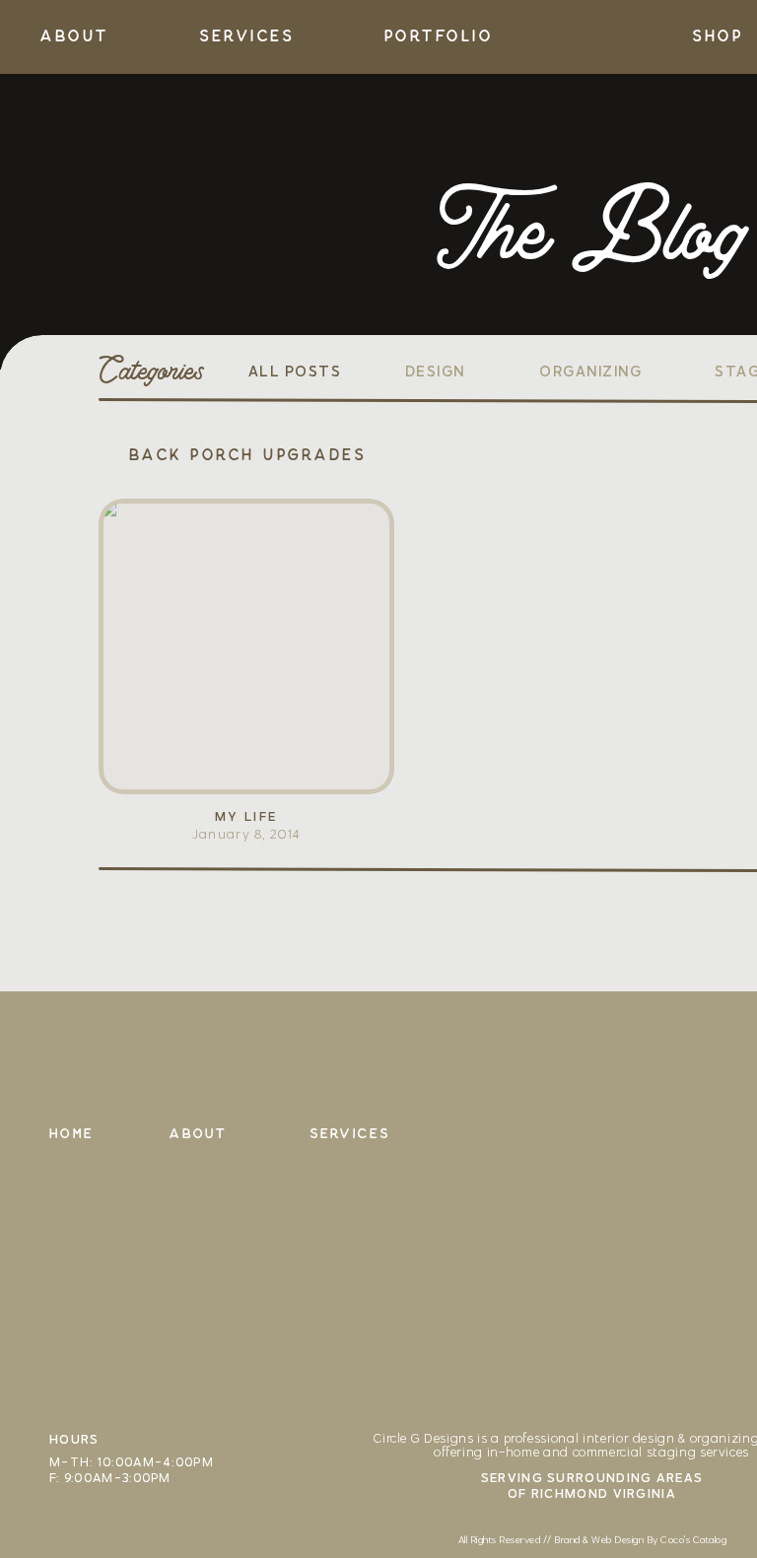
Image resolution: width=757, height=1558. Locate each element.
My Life (246, 816)
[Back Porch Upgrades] (246, 646)
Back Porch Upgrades (247, 455)
